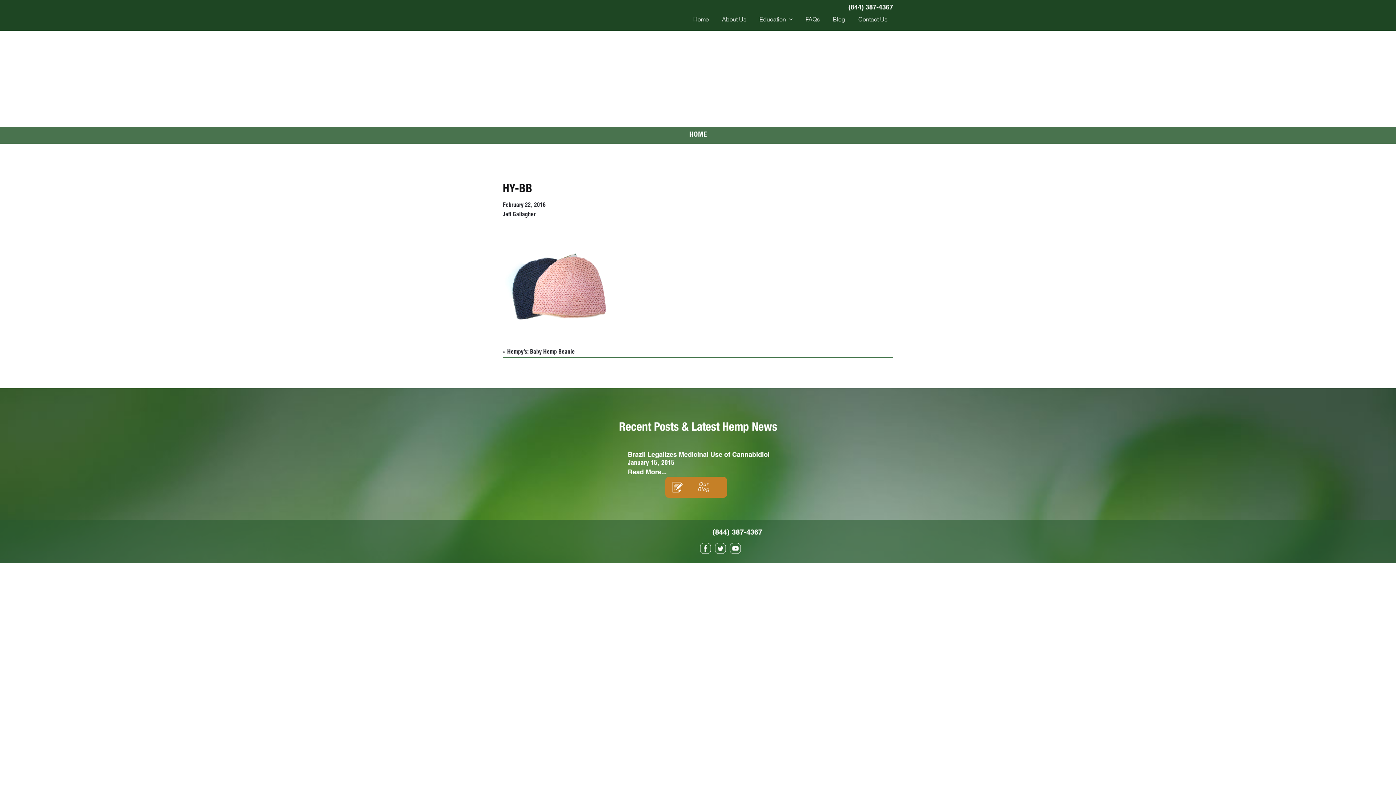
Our (704, 487)
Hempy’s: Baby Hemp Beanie (541, 352)
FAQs (813, 20)
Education (772, 20)
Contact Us (872, 20)
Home (701, 20)
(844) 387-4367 (871, 7)
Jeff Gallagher (519, 215)
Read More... (647, 472)
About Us (734, 20)
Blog (839, 20)
